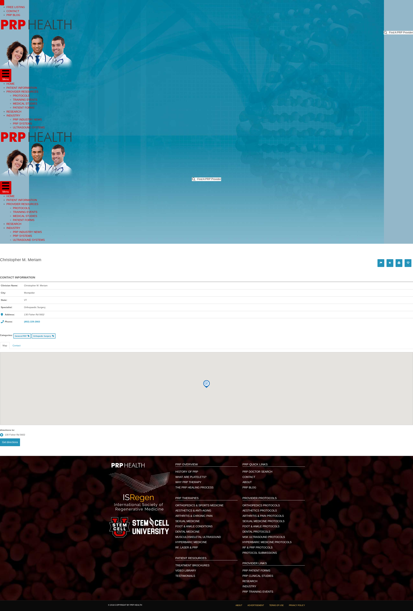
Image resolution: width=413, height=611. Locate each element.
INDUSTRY (13, 115)
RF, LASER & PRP (186, 547)
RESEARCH (13, 111)
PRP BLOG (13, 15)
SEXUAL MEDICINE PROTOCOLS (263, 521)
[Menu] (2, 2)
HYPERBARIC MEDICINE (191, 542)
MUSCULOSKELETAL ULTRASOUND (198, 537)
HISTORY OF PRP (186, 471)
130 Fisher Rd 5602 (15, 434)
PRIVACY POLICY (297, 605)
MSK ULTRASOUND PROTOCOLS (263, 537)
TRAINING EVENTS (25, 99)
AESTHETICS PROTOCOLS (259, 510)
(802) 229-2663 (32, 321)
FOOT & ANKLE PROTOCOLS (260, 526)
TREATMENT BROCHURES (192, 565)
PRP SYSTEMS (22, 123)
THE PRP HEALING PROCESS (194, 487)
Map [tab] (5, 345)
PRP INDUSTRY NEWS (27, 119)
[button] (398, 33)
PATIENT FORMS (23, 107)
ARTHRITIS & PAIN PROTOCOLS (263, 515)
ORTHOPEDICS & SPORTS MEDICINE (199, 505)
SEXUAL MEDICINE (187, 521)
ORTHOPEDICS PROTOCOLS (261, 505)
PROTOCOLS (21, 95)
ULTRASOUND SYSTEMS (29, 127)
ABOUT (247, 482)
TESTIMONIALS (185, 575)
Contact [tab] (16, 345)
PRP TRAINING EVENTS (257, 591)
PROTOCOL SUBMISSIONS (259, 552)
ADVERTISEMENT (255, 605)
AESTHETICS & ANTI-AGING (193, 510)
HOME (10, 83)
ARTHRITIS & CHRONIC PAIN (193, 515)
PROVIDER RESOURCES (22, 91)
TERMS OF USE (276, 605)
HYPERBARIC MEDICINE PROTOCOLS (267, 542)
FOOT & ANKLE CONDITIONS (193, 526)
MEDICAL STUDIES (25, 103)
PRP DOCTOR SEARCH (257, 471)
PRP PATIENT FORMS (256, 570)
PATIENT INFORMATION (21, 87)
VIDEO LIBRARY (185, 570)
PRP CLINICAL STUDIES (257, 575)
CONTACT (12, 11)
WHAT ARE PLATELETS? (190, 477)
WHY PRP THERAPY (188, 482)
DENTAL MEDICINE (187, 531)
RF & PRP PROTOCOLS (257, 547)
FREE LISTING (15, 7)
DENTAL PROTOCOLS (256, 531)
